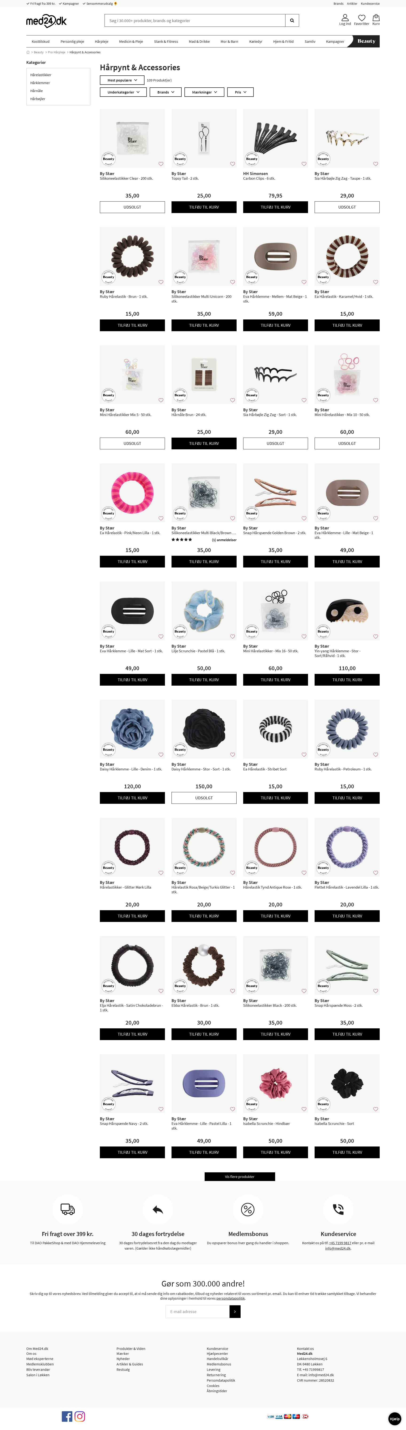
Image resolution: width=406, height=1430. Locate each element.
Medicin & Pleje (131, 41)
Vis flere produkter (239, 1176)
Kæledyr (255, 41)
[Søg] (292, 20)
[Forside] (28, 52)
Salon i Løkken (38, 1374)
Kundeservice (370, 3)
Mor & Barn (229, 41)
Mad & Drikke (199, 41)
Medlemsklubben (40, 1364)
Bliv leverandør (38, 1369)
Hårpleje (101, 41)
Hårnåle (36, 90)
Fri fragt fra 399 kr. (42, 3)
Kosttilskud (41, 41)
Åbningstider (217, 1390)
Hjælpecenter (217, 1353)
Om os (31, 1353)
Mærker (123, 1353)
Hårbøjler (37, 98)
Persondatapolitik (221, 1380)
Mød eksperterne (39, 1358)
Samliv (310, 41)
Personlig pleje (72, 41)
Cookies (213, 1385)
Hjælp (395, 1418)
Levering (213, 1369)
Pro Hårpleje (56, 52)
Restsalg (123, 1369)
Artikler (352, 3)
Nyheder (123, 1358)
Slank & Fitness (166, 41)
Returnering (216, 1374)
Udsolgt (132, 207)
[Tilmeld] (235, 1311)
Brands (339, 3)
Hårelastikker (40, 74)
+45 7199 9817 (340, 1242)
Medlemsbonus (219, 1364)
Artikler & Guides (130, 1364)
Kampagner (70, 3)
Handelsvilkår (217, 1358)
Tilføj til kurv (204, 207)
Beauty (39, 52)
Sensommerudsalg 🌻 (101, 3)
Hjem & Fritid (283, 41)
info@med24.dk (338, 1248)
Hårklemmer (40, 82)
